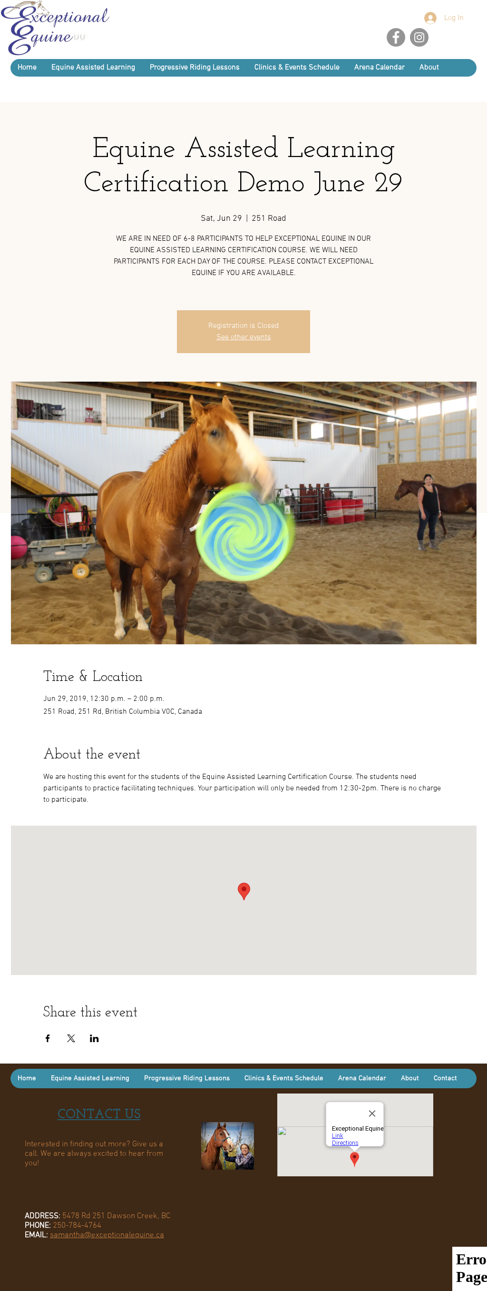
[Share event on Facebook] (47, 1038)
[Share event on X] (71, 1038)
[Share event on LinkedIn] (94, 1038)
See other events (243, 337)
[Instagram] (419, 37)
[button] (429, 68)
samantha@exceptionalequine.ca (107, 1235)
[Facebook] (396, 37)
